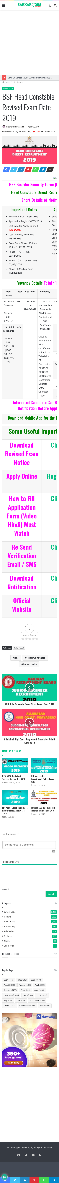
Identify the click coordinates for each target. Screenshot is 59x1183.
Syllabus (8, 936)
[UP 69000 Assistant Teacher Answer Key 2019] (15, 765)
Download (11, 995)
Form (42, 995)
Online (9, 1005)
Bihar (25, 990)
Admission (9, 931)
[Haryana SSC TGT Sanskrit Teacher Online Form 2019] (44, 797)
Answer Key (10, 926)
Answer (25, 985)
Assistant (10, 990)
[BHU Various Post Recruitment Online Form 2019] (44, 765)
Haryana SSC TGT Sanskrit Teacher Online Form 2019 (43, 809)
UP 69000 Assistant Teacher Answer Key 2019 (13, 777)
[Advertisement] (29, 42)
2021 (8, 980)
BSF (16, 657)
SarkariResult (19, 648)
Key (8, 1000)
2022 (22, 980)
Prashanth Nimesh (14, 127)
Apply (40, 985)
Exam (28, 995)
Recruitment (27, 1005)
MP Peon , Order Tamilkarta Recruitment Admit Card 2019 (15, 810)
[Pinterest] (27, 169)
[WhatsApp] (35, 169)
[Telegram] (42, 169)
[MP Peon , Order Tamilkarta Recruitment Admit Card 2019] (15, 797)
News (7, 941)
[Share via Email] (49, 169)
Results (7, 917)
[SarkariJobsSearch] (29, 5)
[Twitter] (13, 169)
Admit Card (9, 921)
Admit (9, 985)
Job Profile (9, 946)
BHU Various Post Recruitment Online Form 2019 (42, 778)
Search (5, 889)
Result (45, 1005)
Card (39, 990)
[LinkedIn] (20, 169)
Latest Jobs (17, 82)
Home (7, 82)
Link (21, 1000)
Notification (37, 1000)
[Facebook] (6, 169)
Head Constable (35, 657)
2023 (36, 980)
